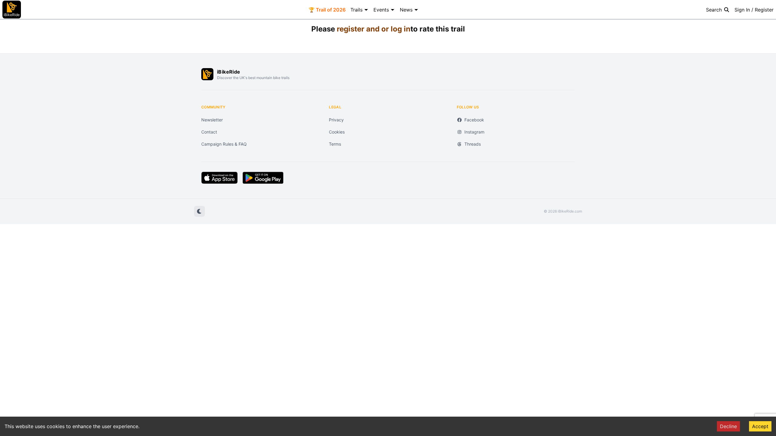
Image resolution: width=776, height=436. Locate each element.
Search (714, 10)
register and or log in (373, 29)
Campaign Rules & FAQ (224, 144)
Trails (356, 10)
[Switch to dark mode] (199, 211)
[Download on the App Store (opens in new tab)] (219, 178)
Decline (728, 426)
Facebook (474, 119)
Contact (209, 131)
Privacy (336, 119)
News (406, 10)
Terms (335, 144)
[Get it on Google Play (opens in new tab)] (262, 178)
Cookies (337, 131)
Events (381, 10)
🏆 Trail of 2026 (327, 10)
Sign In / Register (754, 10)
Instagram (474, 131)
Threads (472, 144)
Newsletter (212, 119)
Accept (760, 426)
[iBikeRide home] (207, 74)
